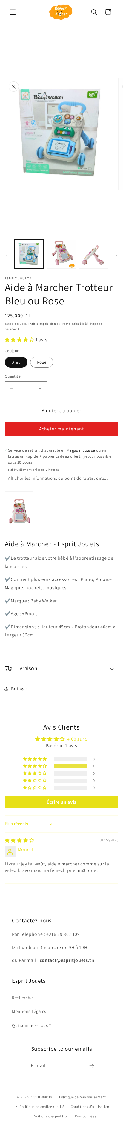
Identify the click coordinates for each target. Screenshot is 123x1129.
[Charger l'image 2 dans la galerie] (61, 254)
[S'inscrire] (92, 1066)
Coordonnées (85, 1116)
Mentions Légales (29, 1011)
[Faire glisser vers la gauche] (6, 255)
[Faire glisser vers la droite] (116, 255)
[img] (19, 840)
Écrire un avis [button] (61, 802)
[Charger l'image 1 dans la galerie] (29, 254)
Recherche (22, 997)
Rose (42, 362)
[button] (12, 12)
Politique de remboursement (82, 1097)
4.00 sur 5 (77, 739)
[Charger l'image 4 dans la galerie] (93, 254)
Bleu (16, 362)
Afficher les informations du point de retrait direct (58, 478)
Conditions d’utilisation (90, 1106)
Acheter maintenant (61, 429)
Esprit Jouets (41, 1096)
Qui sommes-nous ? (31, 1025)
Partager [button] (19, 688)
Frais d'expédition (42, 324)
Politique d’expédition (51, 1116)
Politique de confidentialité (42, 1106)
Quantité (13, 376)
